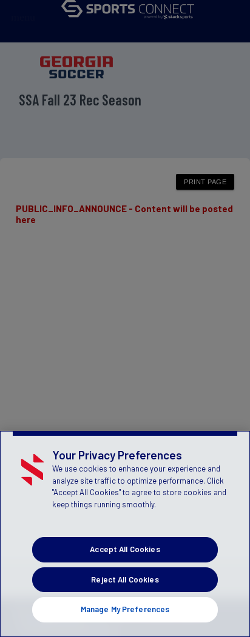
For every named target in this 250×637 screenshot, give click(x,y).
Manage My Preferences (125, 609)
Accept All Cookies (125, 549)
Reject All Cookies (124, 579)
